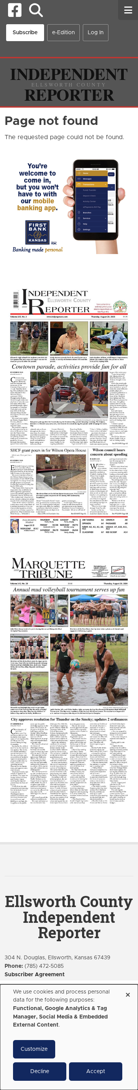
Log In (96, 32)
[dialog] (69, 1037)
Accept (95, 1071)
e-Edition (63, 32)
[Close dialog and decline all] (127, 992)
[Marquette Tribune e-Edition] (69, 680)
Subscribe (25, 32)
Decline (39, 1071)
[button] (35, 10)
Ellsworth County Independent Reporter (69, 917)
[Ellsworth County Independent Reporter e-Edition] (69, 410)
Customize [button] (34, 1049)
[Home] (69, 82)
